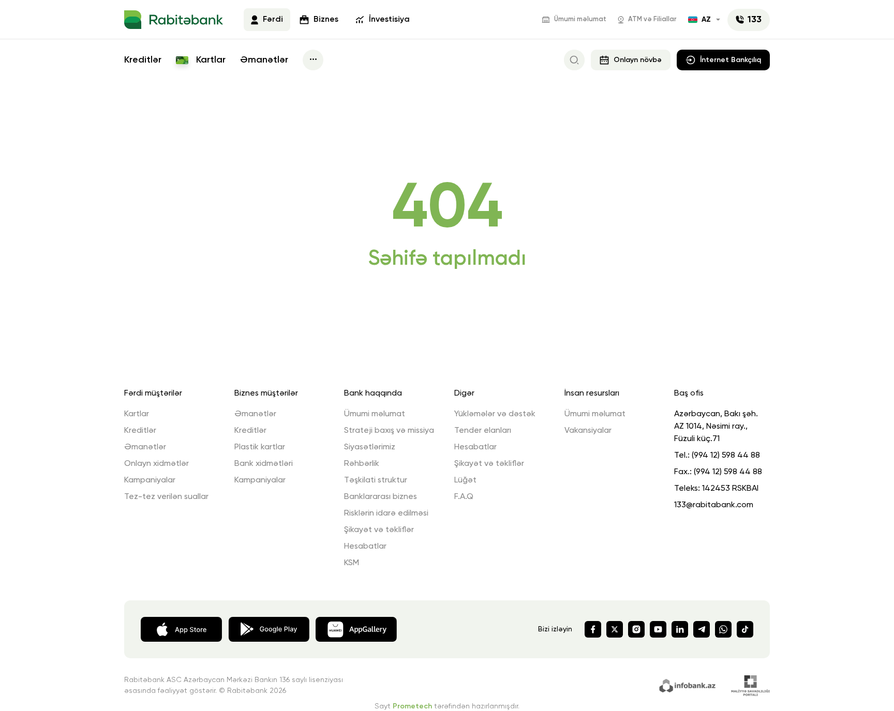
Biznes (326, 20)
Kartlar (209, 60)
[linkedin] (680, 629)
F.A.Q (463, 497)
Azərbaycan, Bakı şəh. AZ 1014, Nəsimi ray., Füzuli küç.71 (716, 426)
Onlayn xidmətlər (156, 464)
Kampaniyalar (149, 480)
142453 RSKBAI (730, 489)
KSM (351, 563)
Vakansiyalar (588, 431)
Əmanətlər (264, 60)
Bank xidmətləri (263, 464)
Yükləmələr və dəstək (494, 414)
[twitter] (614, 629)
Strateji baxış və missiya (389, 431)
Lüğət (465, 480)
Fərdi (273, 20)
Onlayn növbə (638, 60)
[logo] (173, 19)
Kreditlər (142, 60)
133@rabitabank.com (713, 505)
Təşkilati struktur (375, 480)
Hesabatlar (365, 546)
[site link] (689, 684)
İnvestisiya (389, 20)
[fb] (593, 629)
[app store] (181, 628)
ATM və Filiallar (652, 19)
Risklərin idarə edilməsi (386, 513)
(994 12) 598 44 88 (726, 455)
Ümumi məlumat (580, 19)
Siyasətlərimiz (369, 447)
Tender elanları (482, 431)
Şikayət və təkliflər (379, 530)
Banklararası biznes (380, 497)
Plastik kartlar (259, 447)
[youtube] (658, 629)
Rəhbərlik (361, 464)
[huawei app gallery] (356, 628)
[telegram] (701, 629)
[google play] (268, 628)
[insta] (636, 629)
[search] (574, 60)
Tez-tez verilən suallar (166, 497)
